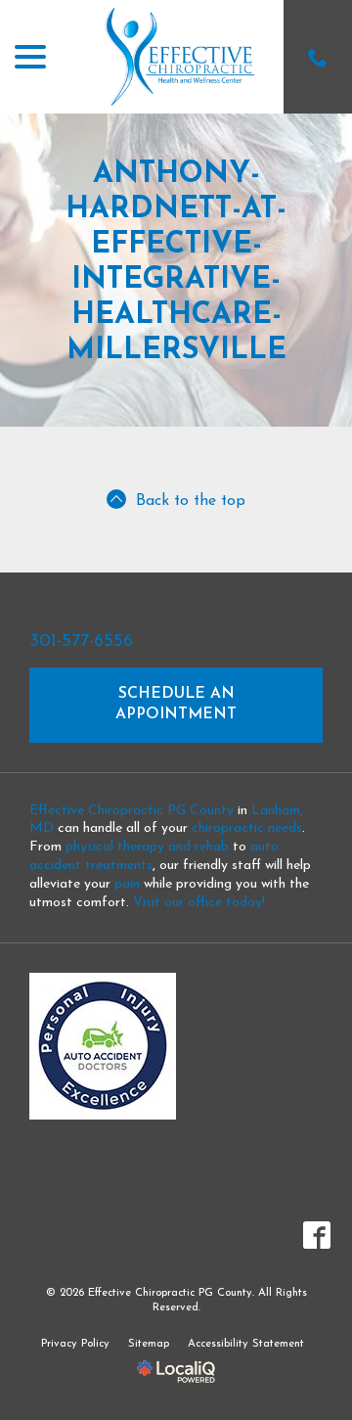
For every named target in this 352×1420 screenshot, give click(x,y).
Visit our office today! (199, 902)
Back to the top (190, 501)
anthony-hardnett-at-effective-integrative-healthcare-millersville (176, 263)
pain (127, 884)
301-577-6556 (81, 642)
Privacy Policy (75, 1344)
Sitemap (148, 1344)
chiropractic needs (247, 828)
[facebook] (316, 1235)
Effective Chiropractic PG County (131, 810)
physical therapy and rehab (147, 847)
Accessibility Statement (246, 1344)
